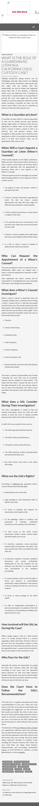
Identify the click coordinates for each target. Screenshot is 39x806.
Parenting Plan (8, 771)
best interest (7, 761)
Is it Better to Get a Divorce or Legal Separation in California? (19, 792)
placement (19, 771)
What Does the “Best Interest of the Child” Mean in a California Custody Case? (17, 782)
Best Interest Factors (22, 761)
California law (17, 484)
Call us (4, 750)
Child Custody (7, 54)
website (22, 752)
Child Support (8, 769)
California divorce (9, 766)
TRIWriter (15, 76)
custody (18, 769)
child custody (23, 766)
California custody (29, 764)
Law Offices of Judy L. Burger (26, 728)
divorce (27, 769)
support (28, 771)
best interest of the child (11, 764)
